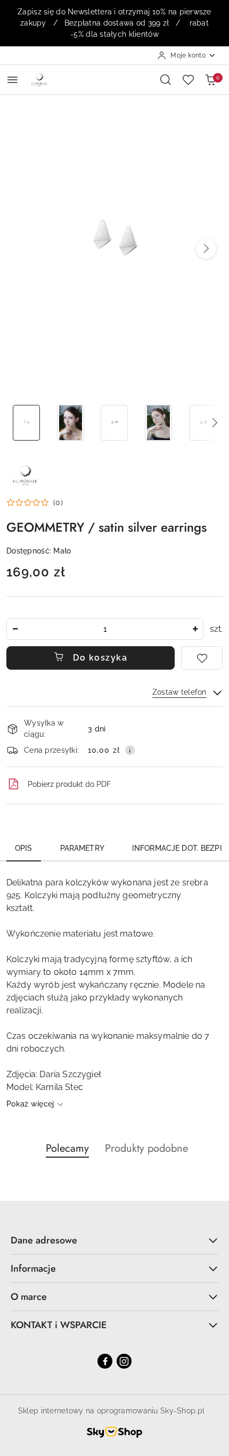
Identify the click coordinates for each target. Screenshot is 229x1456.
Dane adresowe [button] (44, 1240)
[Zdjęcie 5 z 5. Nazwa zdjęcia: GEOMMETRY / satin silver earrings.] (203, 423)
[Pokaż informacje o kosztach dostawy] (130, 750)
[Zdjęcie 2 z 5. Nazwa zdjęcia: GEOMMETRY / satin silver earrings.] (71, 423)
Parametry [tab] (82, 848)
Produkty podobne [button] (146, 1148)
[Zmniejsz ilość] (15, 629)
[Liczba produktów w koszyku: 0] (210, 79)
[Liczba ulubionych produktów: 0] (188, 79)
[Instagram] (124, 1361)
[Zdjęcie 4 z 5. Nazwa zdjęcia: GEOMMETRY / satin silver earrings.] (158, 423)
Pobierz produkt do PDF (69, 784)
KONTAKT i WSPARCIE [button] (59, 1325)
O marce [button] (29, 1297)
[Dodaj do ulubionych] (202, 658)
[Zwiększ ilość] (195, 629)
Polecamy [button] (67, 1148)
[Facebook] (104, 1361)
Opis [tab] (23, 848)
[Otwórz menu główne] (12, 80)
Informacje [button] (33, 1268)
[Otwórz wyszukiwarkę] (165, 79)
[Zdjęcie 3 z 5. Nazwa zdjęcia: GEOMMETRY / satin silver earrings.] (115, 423)
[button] (206, 248)
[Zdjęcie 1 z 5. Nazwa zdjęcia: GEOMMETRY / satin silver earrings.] (26, 423)
